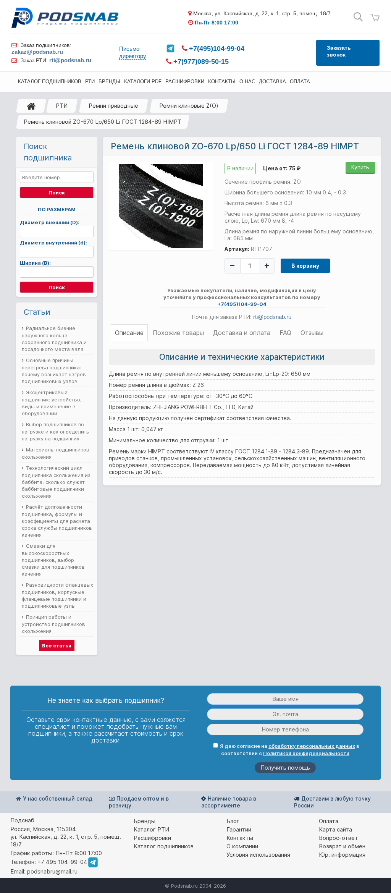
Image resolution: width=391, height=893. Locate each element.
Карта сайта (335, 829)
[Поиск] (358, 17)
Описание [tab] (129, 332)
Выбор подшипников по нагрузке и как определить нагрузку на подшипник (55, 431)
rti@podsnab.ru (70, 60)
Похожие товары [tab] (178, 332)
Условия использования (258, 854)
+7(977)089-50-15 (200, 61)
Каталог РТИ (151, 829)
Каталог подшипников (164, 846)
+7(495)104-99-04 (215, 48)
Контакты (239, 837)
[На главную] (31, 106)
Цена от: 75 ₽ (282, 168)
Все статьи (56, 645)
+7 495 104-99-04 (62, 861)
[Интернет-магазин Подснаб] (64, 18)
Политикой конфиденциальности (306, 753)
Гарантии (238, 829)
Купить (360, 167)
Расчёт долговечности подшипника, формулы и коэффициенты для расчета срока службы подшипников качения (57, 521)
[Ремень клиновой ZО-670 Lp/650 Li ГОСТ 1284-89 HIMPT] (161, 206)
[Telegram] (170, 48)
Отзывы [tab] (312, 332)
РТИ (62, 105)
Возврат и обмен (342, 846)
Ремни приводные (113, 105)
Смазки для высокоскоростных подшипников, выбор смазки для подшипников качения (53, 560)
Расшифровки (152, 837)
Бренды (144, 821)
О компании (242, 846)
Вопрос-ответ (338, 837)
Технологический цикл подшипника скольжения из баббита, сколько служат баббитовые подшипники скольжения (56, 482)
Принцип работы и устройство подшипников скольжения (53, 624)
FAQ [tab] (285, 332)
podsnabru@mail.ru (52, 871)
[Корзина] (375, 18)
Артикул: (237, 249)
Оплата (328, 821)
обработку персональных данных (311, 746)
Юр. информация (342, 854)
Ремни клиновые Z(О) (188, 105)
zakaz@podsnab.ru (37, 52)
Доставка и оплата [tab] (241, 332)
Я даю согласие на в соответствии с (289, 749)
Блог (232, 821)
